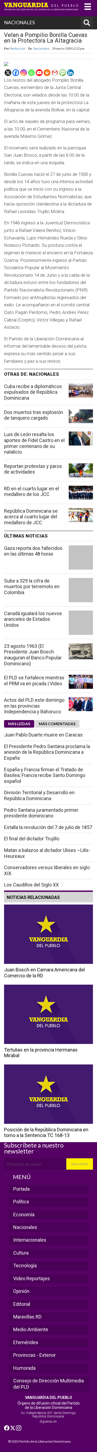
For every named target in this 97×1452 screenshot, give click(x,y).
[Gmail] (54, 72)
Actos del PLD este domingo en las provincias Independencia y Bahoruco (34, 705)
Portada (21, 1189)
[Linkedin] (70, 72)
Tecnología (25, 1265)
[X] (8, 72)
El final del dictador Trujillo (31, 838)
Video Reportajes (31, 1278)
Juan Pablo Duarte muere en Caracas (43, 735)
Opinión (21, 1291)
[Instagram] (23, 72)
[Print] (47, 72)
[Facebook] (15, 72)
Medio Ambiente (30, 1329)
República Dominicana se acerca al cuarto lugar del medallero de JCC (31, 516)
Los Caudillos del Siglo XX (31, 885)
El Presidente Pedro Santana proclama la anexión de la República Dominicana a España (47, 752)
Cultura (21, 1253)
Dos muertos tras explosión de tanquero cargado (33, 415)
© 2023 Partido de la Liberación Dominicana (39, 1441)
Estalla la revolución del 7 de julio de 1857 (48, 827)
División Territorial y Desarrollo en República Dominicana (39, 795)
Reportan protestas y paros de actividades (33, 469)
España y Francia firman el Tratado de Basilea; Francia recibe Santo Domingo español (44, 775)
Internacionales (29, 1240)
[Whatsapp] (31, 72)
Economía (23, 1214)
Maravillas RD (27, 1317)
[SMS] (62, 72)
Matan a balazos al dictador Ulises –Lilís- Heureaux (47, 853)
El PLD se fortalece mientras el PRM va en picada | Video (34, 680)
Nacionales (41, 48)
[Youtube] (39, 72)
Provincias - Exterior (34, 1355)
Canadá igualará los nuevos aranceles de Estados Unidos (33, 619)
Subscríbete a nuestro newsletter (34, 1148)
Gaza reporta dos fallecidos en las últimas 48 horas (33, 551)
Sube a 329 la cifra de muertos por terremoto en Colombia (32, 586)
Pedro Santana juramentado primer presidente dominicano (41, 813)
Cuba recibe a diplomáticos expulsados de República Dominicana (33, 392)
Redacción (17, 48)
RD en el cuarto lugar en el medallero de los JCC (31, 491)
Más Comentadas (57, 723)
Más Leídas (19, 723)
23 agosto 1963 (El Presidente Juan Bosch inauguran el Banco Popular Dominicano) (33, 654)
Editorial (21, 1304)
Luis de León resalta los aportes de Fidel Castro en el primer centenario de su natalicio (34, 443)
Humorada (24, 1368)
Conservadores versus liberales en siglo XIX (47, 870)
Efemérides (25, 1342)
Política (21, 1201)
